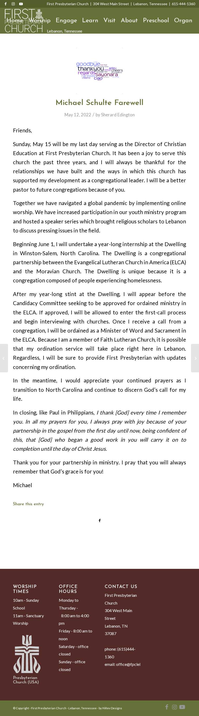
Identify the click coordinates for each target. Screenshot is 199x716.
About (129, 21)
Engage (66, 21)
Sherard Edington (118, 114)
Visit (109, 21)
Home (14, 21)
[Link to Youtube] (21, 4)
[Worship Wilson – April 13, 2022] (4, 358)
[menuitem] (9, 46)
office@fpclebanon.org (137, 664)
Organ (183, 21)
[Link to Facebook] (5, 4)
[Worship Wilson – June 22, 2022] (195, 358)
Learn (90, 21)
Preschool (156, 21)
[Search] (9, 46)
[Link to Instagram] (13, 4)
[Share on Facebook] (99, 520)
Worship (39, 21)
